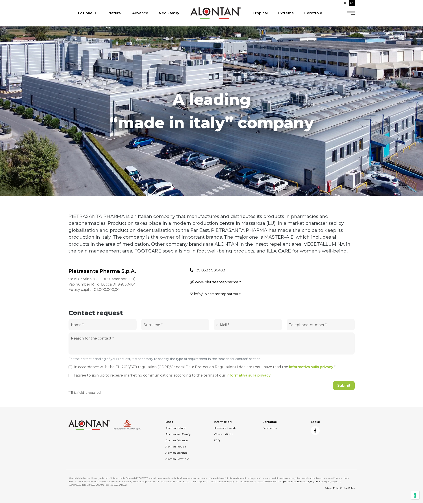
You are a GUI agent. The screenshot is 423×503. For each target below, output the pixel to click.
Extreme (286, 13)
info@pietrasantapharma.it (217, 294)
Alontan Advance (176, 440)
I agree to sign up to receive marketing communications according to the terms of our (172, 375)
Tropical (260, 13)
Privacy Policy (332, 488)
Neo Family (169, 13)
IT (345, 2)
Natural (115, 13)
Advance (140, 13)
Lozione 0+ (88, 13)
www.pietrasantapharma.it (217, 282)
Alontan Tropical (176, 446)
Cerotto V (313, 13)
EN (352, 2)
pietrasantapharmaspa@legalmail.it (303, 481)
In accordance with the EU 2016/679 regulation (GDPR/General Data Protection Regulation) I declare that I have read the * (205, 367)
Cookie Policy (347, 488)
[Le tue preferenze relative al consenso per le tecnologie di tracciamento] (415, 495)
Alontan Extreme (176, 452)
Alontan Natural (175, 428)
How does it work (225, 428)
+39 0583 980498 (209, 270)
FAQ (217, 440)
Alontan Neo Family (178, 434)
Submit (343, 385)
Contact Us (269, 428)
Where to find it (224, 434)
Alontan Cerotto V (177, 458)
